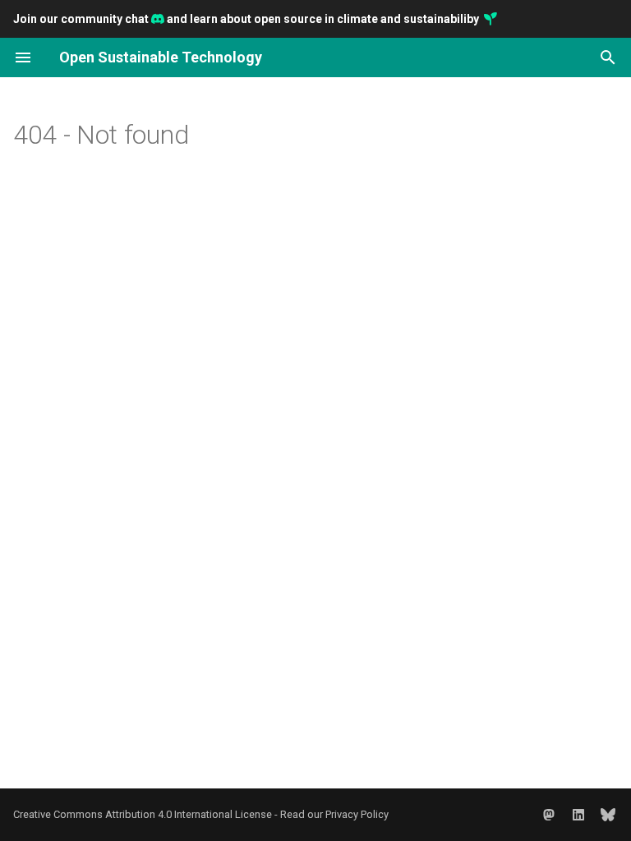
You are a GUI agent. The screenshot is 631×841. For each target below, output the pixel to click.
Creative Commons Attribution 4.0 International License (143, 814)
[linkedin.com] (578, 815)
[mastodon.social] (549, 815)
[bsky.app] (608, 815)
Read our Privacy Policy (334, 814)
